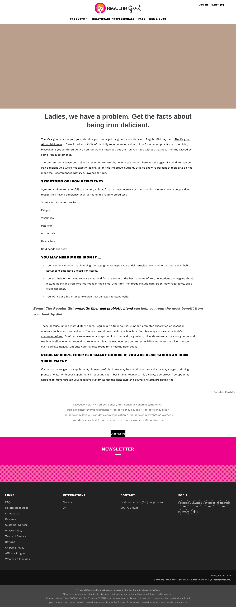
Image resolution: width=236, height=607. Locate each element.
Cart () (217, 4)
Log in (203, 4)
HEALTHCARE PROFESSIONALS (113, 19)
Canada (67, 502)
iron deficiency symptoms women (150, 415)
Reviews (10, 519)
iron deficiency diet (155, 409)
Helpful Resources (16, 507)
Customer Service (16, 524)
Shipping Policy (14, 547)
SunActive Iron (154, 420)
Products (77, 19)
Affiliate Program (15, 553)
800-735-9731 (129, 507)
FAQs (141, 19)
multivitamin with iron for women (121, 420)
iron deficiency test (85, 420)
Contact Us (12, 513)
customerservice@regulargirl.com (142, 502)
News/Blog (157, 19)
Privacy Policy (13, 530)
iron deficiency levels (76, 415)
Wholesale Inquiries (17, 559)
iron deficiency (106, 404)
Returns (10, 542)
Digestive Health (83, 404)
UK (65, 507)
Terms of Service (15, 536)
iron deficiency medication (109, 415)
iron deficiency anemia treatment (88, 409)
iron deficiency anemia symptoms (139, 404)
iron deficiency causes (126, 409)
